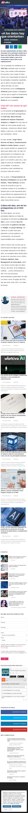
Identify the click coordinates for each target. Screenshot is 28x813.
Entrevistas (16, 753)
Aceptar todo (7, 806)
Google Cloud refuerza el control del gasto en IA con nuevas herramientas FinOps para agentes (13, 415)
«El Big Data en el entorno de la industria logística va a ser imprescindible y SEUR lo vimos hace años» (15, 749)
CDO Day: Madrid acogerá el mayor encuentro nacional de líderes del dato (18, 584)
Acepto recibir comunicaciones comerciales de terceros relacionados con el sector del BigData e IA (13, 652)
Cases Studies (12, 766)
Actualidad (8, 30)
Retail (19, 744)
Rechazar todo (16, 806)
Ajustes (5, 809)
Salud (10, 768)
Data (15, 30)
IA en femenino (14, 607)
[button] (26, 2)
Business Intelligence (18, 743)
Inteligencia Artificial (21, 607)
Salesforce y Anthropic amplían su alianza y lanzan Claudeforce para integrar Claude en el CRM (12, 490)
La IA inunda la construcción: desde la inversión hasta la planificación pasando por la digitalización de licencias (18, 593)
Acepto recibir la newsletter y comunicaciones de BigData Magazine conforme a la (13, 646)
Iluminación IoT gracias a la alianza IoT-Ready (16, 777)
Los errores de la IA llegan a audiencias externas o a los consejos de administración (14, 377)
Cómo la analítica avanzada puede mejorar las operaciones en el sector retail (16, 740)
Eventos (21, 30)
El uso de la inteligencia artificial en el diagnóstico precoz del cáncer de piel (16, 762)
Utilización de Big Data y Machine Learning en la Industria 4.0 (15, 756)
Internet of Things (21, 759)
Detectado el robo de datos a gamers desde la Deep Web (16, 771)
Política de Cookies (14, 803)
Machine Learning (22, 766)
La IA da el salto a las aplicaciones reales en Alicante (17, 566)
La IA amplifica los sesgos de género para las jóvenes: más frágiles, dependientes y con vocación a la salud (16, 603)
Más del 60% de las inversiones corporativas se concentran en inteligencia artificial (17, 575)
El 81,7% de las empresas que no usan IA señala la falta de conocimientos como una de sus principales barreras (13, 454)
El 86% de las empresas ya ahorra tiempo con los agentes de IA (17, 557)
